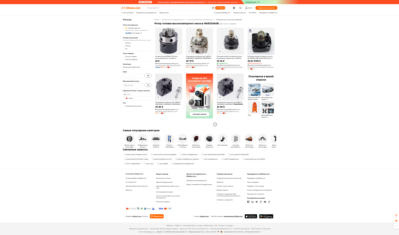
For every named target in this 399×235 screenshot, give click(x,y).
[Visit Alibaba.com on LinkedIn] (252, 202)
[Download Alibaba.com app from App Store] (251, 216)
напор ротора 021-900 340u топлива (137, 159)
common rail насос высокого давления (164, 154)
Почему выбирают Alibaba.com (136, 178)
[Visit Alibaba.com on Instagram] (261, 202)
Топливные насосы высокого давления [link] (229, 19)
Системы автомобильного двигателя (200, 19)
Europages (229, 225)
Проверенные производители (196, 180)
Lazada (199, 225)
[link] (396, 215)
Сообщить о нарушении (225, 200)
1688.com (178, 225)
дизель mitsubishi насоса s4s (163, 159)
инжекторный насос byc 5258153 (255, 159)
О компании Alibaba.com (134, 174)
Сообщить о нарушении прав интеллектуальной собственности (228, 195)
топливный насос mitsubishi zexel (184, 163)
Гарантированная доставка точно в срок (167, 187)
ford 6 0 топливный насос (190, 154)
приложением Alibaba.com (233, 216)
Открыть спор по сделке (225, 186)
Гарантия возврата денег (164, 182)
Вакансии (129, 190)
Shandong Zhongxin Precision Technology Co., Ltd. (230, 67)
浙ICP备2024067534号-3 (252, 232)
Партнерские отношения (255, 194)
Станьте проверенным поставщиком (259, 190)
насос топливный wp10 (133, 163)
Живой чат (220, 182)
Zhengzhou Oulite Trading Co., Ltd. (197, 65)
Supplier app (204, 216)
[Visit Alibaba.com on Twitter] (256, 202)
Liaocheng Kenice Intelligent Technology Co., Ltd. (261, 67)
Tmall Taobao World (189, 225)
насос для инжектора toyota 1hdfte (214, 154)
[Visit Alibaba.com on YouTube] (265, 202)
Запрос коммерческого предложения (199, 184)
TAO (215, 225)
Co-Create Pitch (131, 182)
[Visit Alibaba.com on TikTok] (269, 202)
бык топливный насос (211, 159)
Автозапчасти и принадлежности (173, 19)
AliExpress (170, 225)
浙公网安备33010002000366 (233, 232)
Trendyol (221, 225)
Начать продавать (253, 182)
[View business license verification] (218, 232)
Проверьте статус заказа (255, 186)
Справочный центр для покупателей (229, 178)
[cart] (240, 8)
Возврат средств (222, 190)
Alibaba (156, 19)
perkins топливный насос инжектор (188, 159)
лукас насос (149, 163)
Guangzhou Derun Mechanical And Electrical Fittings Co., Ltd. (168, 65)
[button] (213, 8)
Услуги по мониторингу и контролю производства (168, 197)
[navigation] (137, 72)
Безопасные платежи (163, 178)
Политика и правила (163, 201)
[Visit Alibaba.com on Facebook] (248, 202)
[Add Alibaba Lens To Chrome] (157, 216)
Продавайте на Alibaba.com (256, 178)
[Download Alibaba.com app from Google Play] (266, 216)
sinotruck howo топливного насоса (136, 154)
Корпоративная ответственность (137, 186)
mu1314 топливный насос (231, 159)
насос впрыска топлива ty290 (240, 154)
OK (148, 76)
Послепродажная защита (164, 192)
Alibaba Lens (136, 216)
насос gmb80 (163, 163)
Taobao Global (208, 225)
